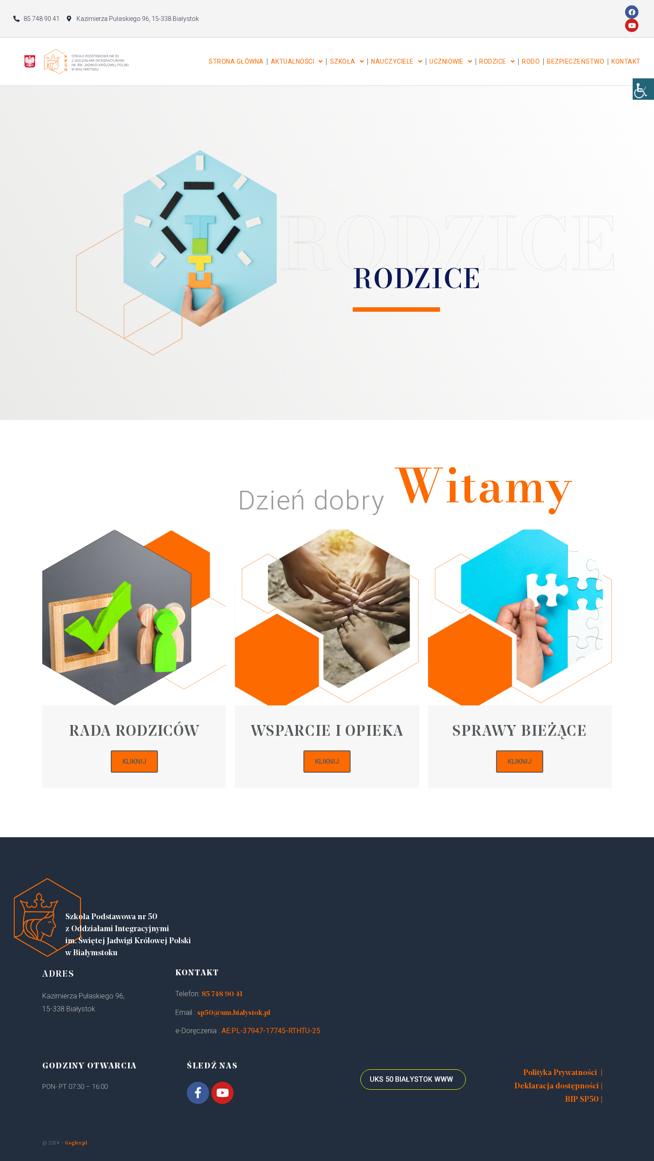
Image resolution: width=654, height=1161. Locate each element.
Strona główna (236, 61)
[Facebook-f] (198, 1093)
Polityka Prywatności (560, 1073)
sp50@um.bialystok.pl (233, 1013)
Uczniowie (446, 61)
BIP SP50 (582, 1100)
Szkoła (342, 61)
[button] (413, 1079)
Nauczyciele (392, 61)
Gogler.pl (76, 1143)
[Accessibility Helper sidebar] (643, 89)
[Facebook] (631, 12)
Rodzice (492, 61)
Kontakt (626, 61)
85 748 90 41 (222, 994)
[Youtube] (631, 25)
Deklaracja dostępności (556, 1087)
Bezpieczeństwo (575, 61)
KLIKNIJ (134, 762)
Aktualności (293, 61)
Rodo (531, 61)
